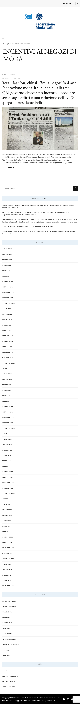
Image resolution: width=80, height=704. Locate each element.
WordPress (51, 700)
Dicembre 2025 (8, 287)
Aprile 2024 (6, 390)
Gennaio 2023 (7, 472)
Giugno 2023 (7, 445)
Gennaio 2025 (7, 341)
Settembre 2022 (8, 493)
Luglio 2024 (7, 374)
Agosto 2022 (7, 499)
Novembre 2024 (8, 352)
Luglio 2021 (7, 564)
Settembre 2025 (8, 303)
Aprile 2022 (6, 521)
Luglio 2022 (7, 504)
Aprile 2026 (6, 265)
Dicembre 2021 (8, 542)
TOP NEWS (6, 655)
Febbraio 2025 (7, 336)
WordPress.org (8, 687)
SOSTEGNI (5, 650)
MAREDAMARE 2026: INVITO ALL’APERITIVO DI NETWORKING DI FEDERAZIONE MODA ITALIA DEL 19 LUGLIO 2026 (38, 232)
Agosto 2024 (7, 368)
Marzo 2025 (6, 330)
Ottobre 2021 (7, 553)
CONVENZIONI (7, 612)
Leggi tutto (7, 168)
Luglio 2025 (7, 309)
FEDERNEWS (6, 617)
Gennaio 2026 (7, 281)
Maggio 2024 (7, 385)
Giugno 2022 (7, 510)
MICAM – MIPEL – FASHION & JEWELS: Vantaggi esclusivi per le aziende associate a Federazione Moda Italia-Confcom (38, 206)
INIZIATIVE (6, 628)
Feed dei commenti (9, 681)
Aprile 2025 (6, 325)
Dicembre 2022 (8, 477)
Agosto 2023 (7, 434)
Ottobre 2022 (7, 488)
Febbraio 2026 (7, 276)
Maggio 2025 (7, 319)
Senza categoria (9, 639)
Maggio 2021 (7, 575)
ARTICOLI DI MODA (9, 601)
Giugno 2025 (7, 314)
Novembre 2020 (8, 586)
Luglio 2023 (7, 439)
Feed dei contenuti (10, 676)
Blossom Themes (30, 700)
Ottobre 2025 (7, 298)
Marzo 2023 (6, 461)
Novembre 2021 (8, 548)
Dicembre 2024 (8, 347)
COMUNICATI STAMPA (10, 606)
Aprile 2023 (6, 455)
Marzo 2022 (6, 526)
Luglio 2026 (7, 249)
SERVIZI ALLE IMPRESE (10, 645)
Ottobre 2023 (7, 423)
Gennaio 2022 (7, 537)
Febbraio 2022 (7, 531)
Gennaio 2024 (7, 406)
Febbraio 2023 (7, 466)
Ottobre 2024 (7, 357)
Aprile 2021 (6, 580)
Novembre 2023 (8, 417)
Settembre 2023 (8, 428)
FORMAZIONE (7, 623)
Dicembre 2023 (8, 412)
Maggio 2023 (7, 450)
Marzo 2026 (6, 271)
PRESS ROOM (7, 634)
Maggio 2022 (7, 515)
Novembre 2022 (8, 483)
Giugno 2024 (7, 379)
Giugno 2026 (7, 254)
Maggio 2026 (7, 260)
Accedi (4, 670)
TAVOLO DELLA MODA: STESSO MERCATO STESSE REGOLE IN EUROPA (28, 226)
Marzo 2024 (6, 396)
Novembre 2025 (8, 292)
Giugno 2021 (7, 570)
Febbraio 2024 (7, 401)
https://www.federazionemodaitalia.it (29, 698)
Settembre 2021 (8, 559)
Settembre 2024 (8, 363)
